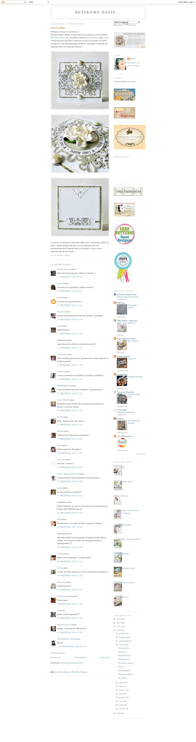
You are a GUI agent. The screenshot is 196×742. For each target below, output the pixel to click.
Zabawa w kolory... (128, 582)
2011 (119, 626)
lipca (121, 686)
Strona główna (80, 657)
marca (121, 701)
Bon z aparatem (133, 341)
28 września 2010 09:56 (70, 513)
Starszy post (104, 657)
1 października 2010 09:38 (71, 646)
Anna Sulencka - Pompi (66, 638)
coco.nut (60, 283)
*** (129, 438)
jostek (59, 326)
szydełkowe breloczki (135, 376)
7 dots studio (122, 409)
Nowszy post (56, 657)
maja (121, 693)
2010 (119, 630)
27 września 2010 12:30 (70, 393)
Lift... (123, 467)
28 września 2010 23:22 (70, 589)
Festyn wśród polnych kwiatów (127, 297)
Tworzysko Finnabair (125, 392)
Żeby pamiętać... (124, 670)
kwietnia (122, 697)
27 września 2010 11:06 (70, 333)
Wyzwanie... (123, 678)
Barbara (60, 297)
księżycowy (132, 358)
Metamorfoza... (127, 524)
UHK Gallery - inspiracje (127, 320)
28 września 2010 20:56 (70, 547)
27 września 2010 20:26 (70, 481)
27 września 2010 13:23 (70, 410)
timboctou (61, 371)
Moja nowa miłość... (126, 674)
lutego (122, 705)
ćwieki (105, 37)
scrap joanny (62, 354)
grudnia (122, 633)
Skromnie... (122, 651)
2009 (119, 713)
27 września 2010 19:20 (70, 467)
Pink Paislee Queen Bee (60, 37)
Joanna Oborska (63, 400)
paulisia (60, 488)
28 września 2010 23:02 (70, 575)
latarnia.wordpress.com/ (127, 294)
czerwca (122, 690)
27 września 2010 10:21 (70, 291)
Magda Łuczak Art (64, 624)
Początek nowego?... (126, 663)
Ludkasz (60, 553)
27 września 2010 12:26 (70, 379)
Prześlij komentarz (58, 653)
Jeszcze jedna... (124, 648)
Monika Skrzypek (64, 269)
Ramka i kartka (127, 481)
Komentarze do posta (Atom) (72, 662)
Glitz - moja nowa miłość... (131, 539)
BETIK (132, 58)
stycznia (122, 708)
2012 (119, 622)
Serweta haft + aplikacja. (133, 306)
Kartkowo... (125, 553)
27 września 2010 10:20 (70, 276)
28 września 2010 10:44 (70, 527)
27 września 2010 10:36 (70, 305)
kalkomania (92, 37)
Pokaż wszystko (140, 454)
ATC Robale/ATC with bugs (134, 421)
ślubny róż (131, 323)
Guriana (60, 568)
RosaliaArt (61, 459)
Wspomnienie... (124, 659)
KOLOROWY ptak (64, 385)
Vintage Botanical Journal (125, 412)
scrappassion (122, 374)
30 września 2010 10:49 (70, 632)
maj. (58, 610)
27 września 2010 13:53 (70, 424)
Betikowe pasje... (98, 12)
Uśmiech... (125, 597)
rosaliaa (120, 418)
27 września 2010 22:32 (70, 495)
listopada (123, 637)
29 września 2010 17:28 (70, 604)
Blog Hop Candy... (128, 568)
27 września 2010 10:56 (70, 319)
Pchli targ (121, 302)
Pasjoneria (61, 311)
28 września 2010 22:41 (70, 561)
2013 (119, 619)
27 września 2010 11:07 (70, 347)
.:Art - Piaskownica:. (125, 436)
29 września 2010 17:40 (70, 618)
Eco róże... (125, 495)
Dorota (59, 445)
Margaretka (61, 582)
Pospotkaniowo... (125, 655)
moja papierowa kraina (126, 338)
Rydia (59, 519)
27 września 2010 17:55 (70, 453)
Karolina (60, 431)
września (122, 644)
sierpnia (122, 682)
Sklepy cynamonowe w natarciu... (130, 511)
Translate (132, 25)
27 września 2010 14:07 (70, 439)
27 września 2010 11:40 (70, 365)
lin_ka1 (60, 417)
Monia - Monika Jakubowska (68, 473)
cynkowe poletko (123, 356)
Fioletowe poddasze (65, 596)
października (124, 641)
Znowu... (121, 666)
